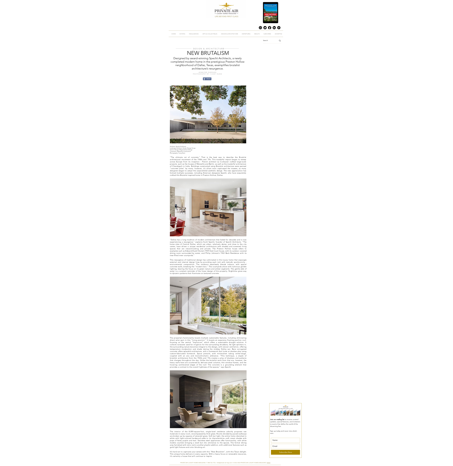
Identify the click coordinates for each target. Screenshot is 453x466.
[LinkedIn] (274, 27)
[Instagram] (260, 27)
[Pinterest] (278, 27)
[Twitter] (265, 27)
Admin (268, 462)
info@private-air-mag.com (224, 462)
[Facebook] (269, 27)
